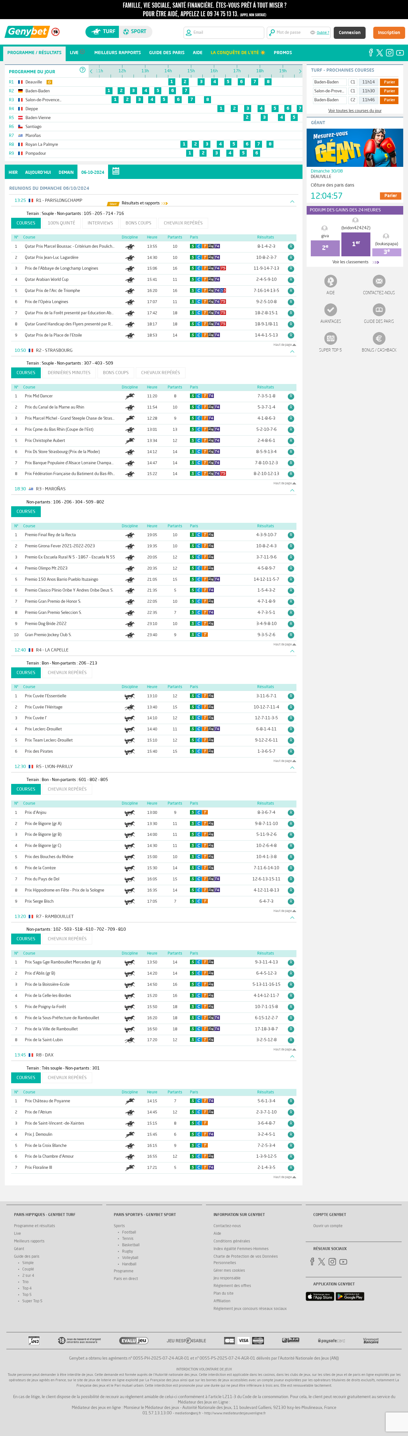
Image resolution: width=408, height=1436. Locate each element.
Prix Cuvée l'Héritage (43, 707)
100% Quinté (61, 223)
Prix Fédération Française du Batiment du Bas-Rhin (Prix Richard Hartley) (90, 474)
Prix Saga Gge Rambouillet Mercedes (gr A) (63, 962)
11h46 (368, 100)
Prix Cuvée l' (36, 718)
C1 (353, 82)
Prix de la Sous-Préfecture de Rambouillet (62, 1018)
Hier (13, 173)
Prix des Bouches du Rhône (49, 857)
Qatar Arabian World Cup (47, 280)
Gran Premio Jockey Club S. (48, 635)
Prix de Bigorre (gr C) (43, 846)
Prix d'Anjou (35, 813)
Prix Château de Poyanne (47, 1101)
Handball (129, 1264)
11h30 (368, 91)
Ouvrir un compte (328, 1226)
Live (17, 1234)
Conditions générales (232, 1241)
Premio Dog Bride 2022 (46, 624)
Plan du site (224, 1294)
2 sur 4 (28, 1276)
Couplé (28, 1269)
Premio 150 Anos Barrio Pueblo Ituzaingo (61, 580)
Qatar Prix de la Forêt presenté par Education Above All (74, 313)
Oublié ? (323, 33)
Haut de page (282, 344)
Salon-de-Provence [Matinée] (340, 91)
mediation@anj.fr (188, 1413)
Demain (66, 173)
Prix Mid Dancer (39, 396)
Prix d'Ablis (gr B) (40, 973)
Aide (330, 293)
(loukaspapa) (386, 244)
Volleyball (130, 1258)
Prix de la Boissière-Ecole (47, 985)
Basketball (131, 1245)
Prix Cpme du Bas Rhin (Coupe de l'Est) (59, 430)
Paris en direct (126, 1279)
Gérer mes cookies (229, 1271)
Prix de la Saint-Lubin (44, 1040)
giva (325, 236)
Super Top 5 (330, 350)
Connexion (350, 33)
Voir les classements (350, 262)
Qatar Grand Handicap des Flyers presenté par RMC (70, 324)
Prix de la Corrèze (40, 868)
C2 (353, 100)
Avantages (330, 322)
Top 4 (27, 1288)
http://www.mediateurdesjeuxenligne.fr (235, 1413)
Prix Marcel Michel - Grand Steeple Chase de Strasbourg (73, 418)
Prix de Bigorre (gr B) (43, 835)
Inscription (389, 33)
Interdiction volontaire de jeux (204, 1369)
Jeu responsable (227, 1278)
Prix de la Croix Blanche (46, 1146)
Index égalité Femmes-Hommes (241, 1249)
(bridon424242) (355, 228)
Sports (119, 1226)
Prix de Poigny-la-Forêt (45, 1007)
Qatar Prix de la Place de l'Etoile (53, 335)
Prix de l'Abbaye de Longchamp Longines (61, 269)
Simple (28, 1263)
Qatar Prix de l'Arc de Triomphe (52, 291)
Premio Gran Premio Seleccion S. (53, 613)
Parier (389, 82)
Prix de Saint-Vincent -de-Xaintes (54, 1123)
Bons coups (138, 223)
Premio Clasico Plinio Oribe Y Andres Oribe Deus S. (69, 590)
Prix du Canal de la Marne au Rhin (54, 407)
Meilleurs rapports (29, 1241)
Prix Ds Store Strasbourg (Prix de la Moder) (62, 452)
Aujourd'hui (38, 173)
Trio (25, 1282)
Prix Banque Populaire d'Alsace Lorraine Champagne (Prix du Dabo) (84, 463)
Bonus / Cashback (379, 350)
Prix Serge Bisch (39, 901)
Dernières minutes (69, 373)
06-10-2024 (92, 173)
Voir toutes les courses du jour (355, 111)
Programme (124, 1271)
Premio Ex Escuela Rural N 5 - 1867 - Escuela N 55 (70, 557)
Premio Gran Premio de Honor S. (53, 602)
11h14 (368, 82)
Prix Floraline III (38, 1168)
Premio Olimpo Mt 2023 (46, 568)
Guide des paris (379, 322)
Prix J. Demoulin (38, 1135)
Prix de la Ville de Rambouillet (51, 1029)
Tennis (128, 1239)
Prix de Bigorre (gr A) (43, 824)
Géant (19, 1249)
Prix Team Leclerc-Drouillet (49, 740)
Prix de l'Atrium (38, 1112)
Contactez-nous (379, 293)
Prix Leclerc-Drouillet (43, 729)
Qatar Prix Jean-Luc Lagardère (51, 258)
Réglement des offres (232, 1286)
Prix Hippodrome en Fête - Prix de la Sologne (64, 890)
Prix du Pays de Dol (42, 879)
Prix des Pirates (39, 752)
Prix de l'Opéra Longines (46, 302)
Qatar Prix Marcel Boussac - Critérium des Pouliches (70, 247)
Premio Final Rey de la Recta (50, 535)
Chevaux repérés (183, 223)
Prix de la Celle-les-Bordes (48, 996)
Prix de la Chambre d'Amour (49, 1157)
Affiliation (222, 1301)
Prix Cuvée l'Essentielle (45, 696)
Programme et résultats (34, 1226)
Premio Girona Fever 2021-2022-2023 (60, 546)
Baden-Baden (326, 82)
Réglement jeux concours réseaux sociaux (250, 1309)
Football (129, 1232)
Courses (26, 223)
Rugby (127, 1252)
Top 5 (27, 1295)
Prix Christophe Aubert (45, 441)
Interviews (100, 223)
